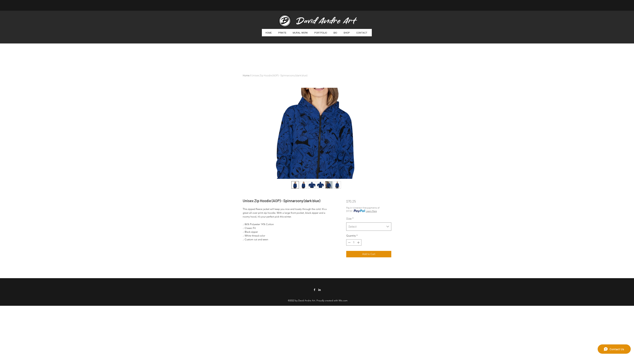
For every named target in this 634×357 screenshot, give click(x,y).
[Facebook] (314, 289)
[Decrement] (349, 242)
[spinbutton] (353, 242)
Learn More (371, 211)
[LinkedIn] (319, 289)
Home (246, 75)
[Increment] (358, 242)
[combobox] (368, 226)
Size (349, 218)
